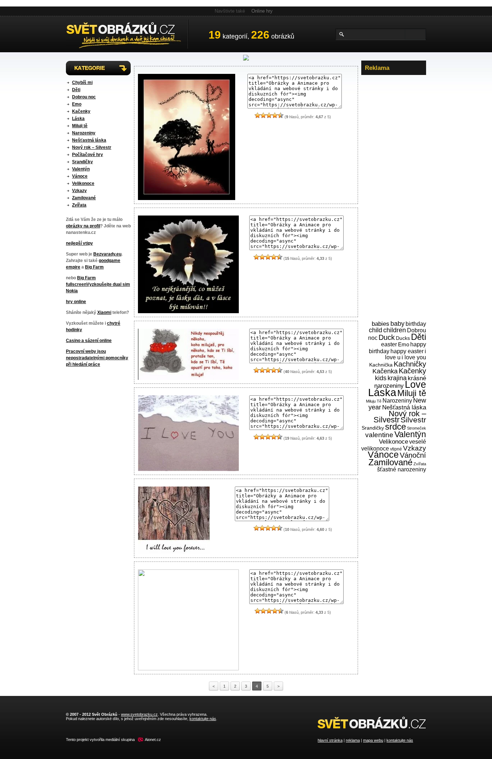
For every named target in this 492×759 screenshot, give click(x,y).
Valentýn (81, 169)
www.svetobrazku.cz (139, 714)
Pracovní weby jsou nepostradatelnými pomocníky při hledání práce (97, 358)
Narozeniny (83, 133)
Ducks (403, 338)
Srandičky (82, 161)
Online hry (262, 11)
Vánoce (80, 176)
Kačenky (81, 111)
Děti (76, 89)
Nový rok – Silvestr (91, 147)
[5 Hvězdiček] (280, 115)
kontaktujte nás (399, 740)
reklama (353, 740)
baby (397, 323)
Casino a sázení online (89, 340)
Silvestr (413, 420)
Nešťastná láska (89, 140)
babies (380, 323)
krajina (397, 378)
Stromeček (416, 428)
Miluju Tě (373, 401)
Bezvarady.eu (107, 254)
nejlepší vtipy (79, 243)
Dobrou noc (84, 96)
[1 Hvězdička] (257, 115)
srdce (395, 426)
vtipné (396, 449)
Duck (387, 337)
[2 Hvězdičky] (263, 115)
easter (389, 344)
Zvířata (79, 205)
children (394, 330)
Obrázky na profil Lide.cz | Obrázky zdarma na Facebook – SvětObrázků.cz (127, 34)
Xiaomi (104, 312)
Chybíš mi (82, 82)
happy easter (407, 351)
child (375, 330)
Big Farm (94, 267)
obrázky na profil (83, 225)
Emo (76, 104)
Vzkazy (79, 190)
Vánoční (413, 455)
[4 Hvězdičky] (275, 115)
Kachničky (410, 364)
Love (415, 384)
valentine (379, 435)
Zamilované (84, 197)
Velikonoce (83, 183)
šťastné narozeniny (401, 469)
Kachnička (381, 365)
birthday (416, 323)
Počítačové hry (87, 154)
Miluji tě (80, 125)
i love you (414, 357)
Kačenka (385, 371)
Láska (78, 118)
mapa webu (373, 740)
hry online (76, 301)
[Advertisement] (393, 187)
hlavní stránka (330, 740)
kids (380, 378)
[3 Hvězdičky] (269, 115)
